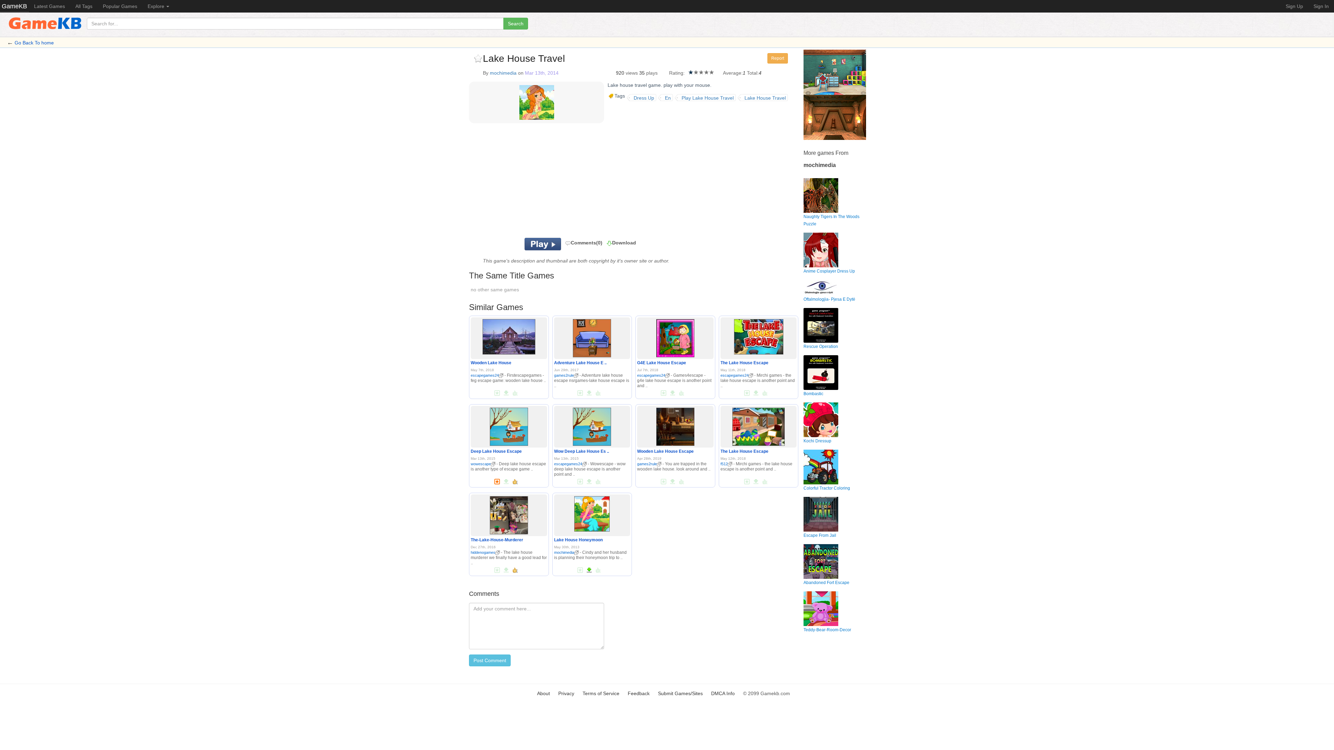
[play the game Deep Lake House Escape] (509, 425)
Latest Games (49, 6)
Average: (733, 73)
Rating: (677, 73)
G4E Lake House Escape (661, 362)
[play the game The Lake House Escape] (758, 335)
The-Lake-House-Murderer (497, 540)
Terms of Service (601, 693)
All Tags (83, 6)
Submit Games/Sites (680, 693)
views (632, 73)
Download (624, 242)
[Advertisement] (555, 182)
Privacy (566, 693)
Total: (753, 73)
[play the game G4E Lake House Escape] (675, 337)
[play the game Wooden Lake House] (509, 335)
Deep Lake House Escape (496, 451)
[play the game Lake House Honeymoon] (592, 512)
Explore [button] (157, 6)
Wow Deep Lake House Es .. (581, 451)
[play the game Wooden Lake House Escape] (675, 425)
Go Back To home (34, 42)
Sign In (1321, 6)
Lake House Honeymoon (578, 540)
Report (777, 58)
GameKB (14, 6)
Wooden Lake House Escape (665, 451)
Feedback (639, 693)
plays (652, 73)
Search (516, 23)
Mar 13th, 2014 (542, 73)
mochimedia (503, 73)
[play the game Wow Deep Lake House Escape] (592, 425)
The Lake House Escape (744, 362)
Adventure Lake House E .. (580, 362)
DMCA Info (723, 693)
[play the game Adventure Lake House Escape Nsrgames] (592, 337)
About (543, 693)
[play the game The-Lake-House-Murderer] (509, 514)
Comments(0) (586, 242)
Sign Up (1294, 6)
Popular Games (120, 6)
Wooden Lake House (491, 362)
